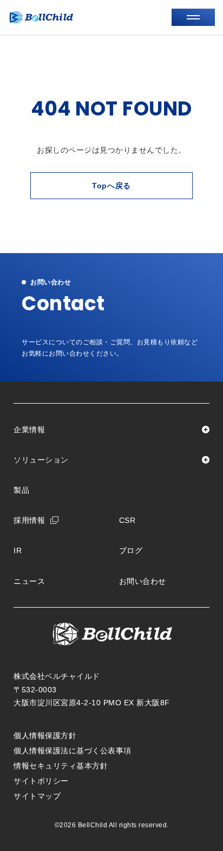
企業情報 (29, 429)
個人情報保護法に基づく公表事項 (73, 750)
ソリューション (41, 459)
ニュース (29, 581)
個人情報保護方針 (45, 735)
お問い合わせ (142, 581)
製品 (21, 490)
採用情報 (29, 520)
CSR (127, 520)
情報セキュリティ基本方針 (61, 765)
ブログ (131, 550)
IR (18, 550)
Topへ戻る (111, 185)
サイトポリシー (41, 781)
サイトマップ (37, 796)
